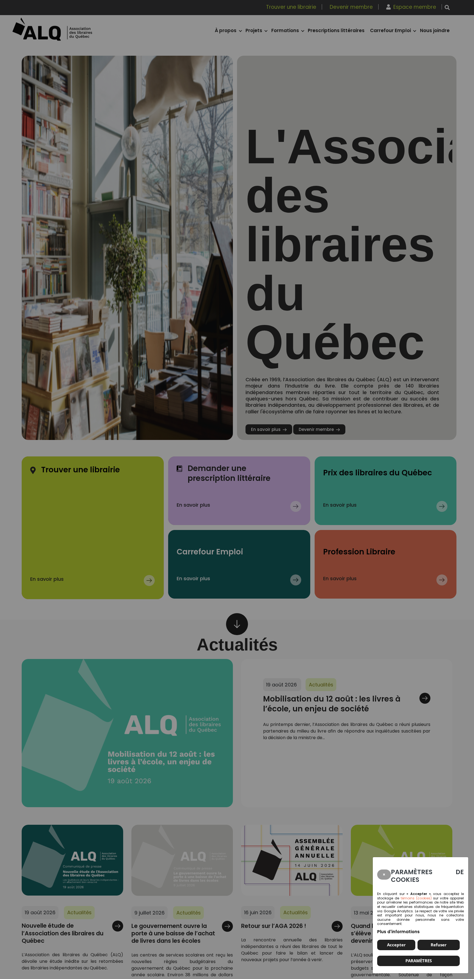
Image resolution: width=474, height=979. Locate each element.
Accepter (396, 944)
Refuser (439, 944)
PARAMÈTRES (418, 960)
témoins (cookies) (416, 898)
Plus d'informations (398, 932)
